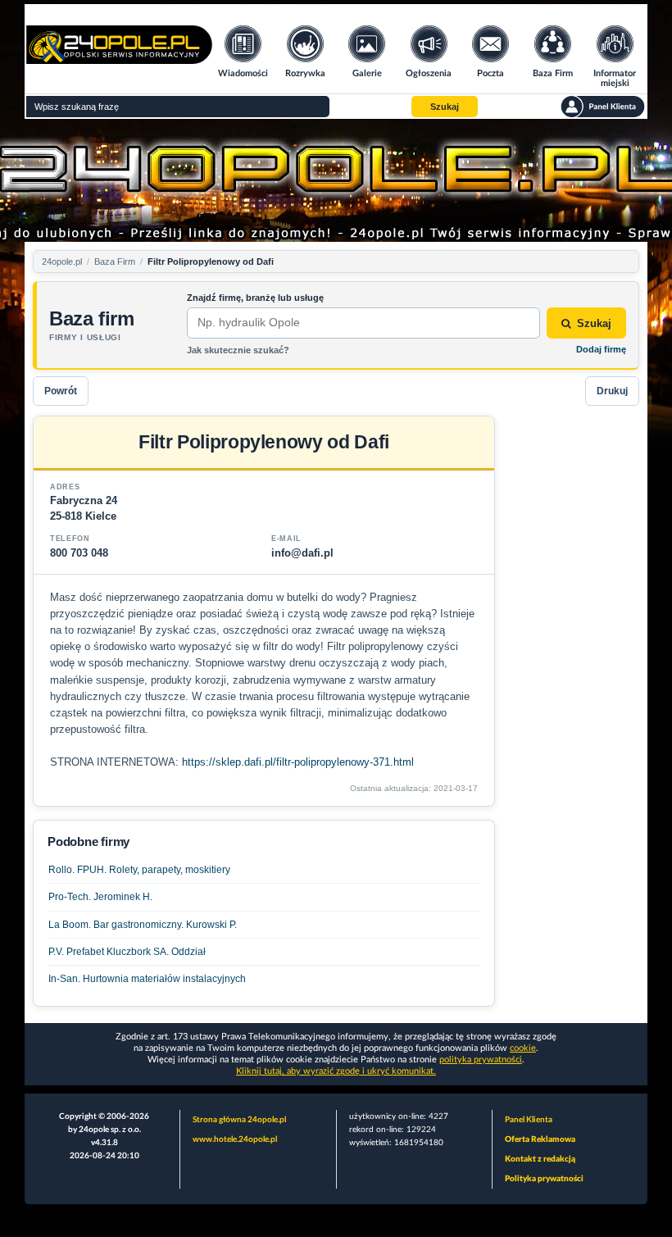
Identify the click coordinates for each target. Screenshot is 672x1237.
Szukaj (594, 323)
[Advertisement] (573, 661)
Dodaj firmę (601, 349)
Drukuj (612, 391)
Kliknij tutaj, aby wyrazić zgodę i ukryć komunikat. (336, 1071)
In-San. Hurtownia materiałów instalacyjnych (147, 979)
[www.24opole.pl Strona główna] (119, 58)
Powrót (60, 391)
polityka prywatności (480, 1059)
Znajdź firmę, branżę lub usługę (255, 297)
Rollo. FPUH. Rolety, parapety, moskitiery (139, 869)
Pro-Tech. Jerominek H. (100, 897)
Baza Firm (114, 261)
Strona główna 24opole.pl (239, 1120)
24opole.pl (62, 261)
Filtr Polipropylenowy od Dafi (211, 261)
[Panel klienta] (603, 106)
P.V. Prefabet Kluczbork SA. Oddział (127, 951)
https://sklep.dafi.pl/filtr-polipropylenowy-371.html (298, 762)
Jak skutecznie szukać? (238, 350)
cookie (523, 1048)
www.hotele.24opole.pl (235, 1139)
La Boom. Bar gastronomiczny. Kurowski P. (142, 924)
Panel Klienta (528, 1120)
